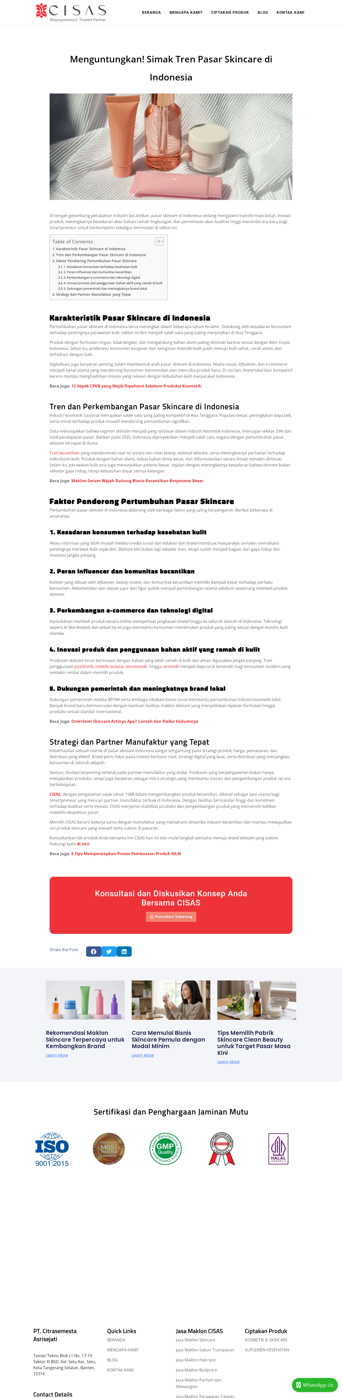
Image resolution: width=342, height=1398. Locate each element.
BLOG (112, 1360)
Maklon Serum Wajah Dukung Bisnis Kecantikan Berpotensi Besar (137, 480)
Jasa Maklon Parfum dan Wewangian (199, 1383)
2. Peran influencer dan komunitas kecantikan (98, 272)
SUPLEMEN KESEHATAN (267, 1350)
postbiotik (83, 666)
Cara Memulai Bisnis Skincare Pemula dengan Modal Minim (168, 1039)
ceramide (171, 666)
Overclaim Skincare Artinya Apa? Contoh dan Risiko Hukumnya (134, 721)
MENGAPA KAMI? (123, 1350)
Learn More (57, 1055)
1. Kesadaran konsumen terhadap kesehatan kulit (100, 266)
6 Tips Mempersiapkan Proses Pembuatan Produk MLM (126, 853)
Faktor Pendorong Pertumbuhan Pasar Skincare (96, 260)
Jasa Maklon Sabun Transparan (205, 1350)
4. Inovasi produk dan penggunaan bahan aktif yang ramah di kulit (113, 283)
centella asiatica (109, 666)
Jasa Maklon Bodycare (196, 1370)
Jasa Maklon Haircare (196, 1360)
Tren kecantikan (65, 453)
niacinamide (136, 666)
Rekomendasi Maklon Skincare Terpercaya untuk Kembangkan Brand (85, 1039)
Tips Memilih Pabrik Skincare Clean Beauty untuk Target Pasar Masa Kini (254, 1043)
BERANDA (116, 1340)
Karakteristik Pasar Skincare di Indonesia (90, 248)
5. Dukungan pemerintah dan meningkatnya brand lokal (105, 288)
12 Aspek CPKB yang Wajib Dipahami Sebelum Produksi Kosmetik (136, 386)
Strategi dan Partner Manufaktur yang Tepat (93, 294)
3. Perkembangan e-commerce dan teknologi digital (102, 277)
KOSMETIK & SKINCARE (266, 1340)
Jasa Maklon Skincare (195, 1340)
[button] (93, 951)
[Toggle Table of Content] (156, 241)
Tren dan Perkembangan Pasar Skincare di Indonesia (101, 254)
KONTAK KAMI (120, 1370)
